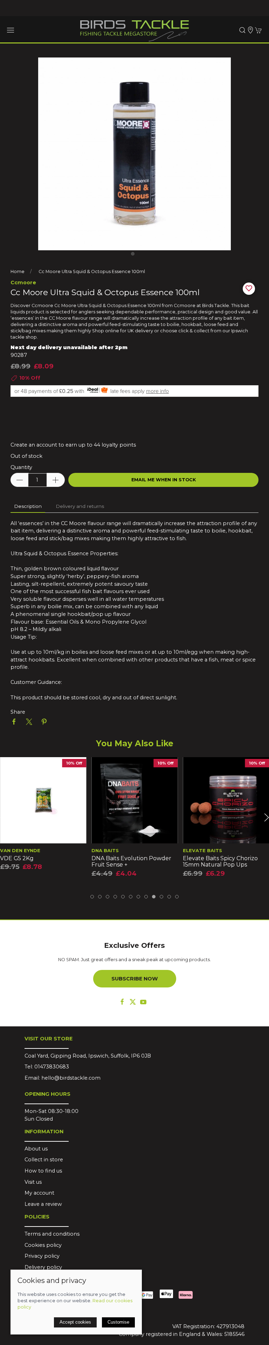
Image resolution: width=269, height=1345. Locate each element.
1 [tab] (134, 255)
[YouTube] (143, 1001)
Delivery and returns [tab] (80, 506)
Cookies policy (43, 1245)
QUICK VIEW (43, 836)
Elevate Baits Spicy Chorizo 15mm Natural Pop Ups (220, 861)
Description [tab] (28, 506)
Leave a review (43, 1204)
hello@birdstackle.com (71, 1078)
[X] (132, 1001)
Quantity (21, 467)
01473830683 (51, 1067)
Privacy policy (42, 1256)
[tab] (92, 896)
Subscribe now (134, 979)
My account (39, 1193)
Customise (118, 1322)
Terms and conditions (52, 1234)
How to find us (43, 1171)
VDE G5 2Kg (17, 858)
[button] (10, 30)
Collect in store (44, 1159)
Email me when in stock (163, 479)
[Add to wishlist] (10, 767)
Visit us (33, 1182)
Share (18, 712)
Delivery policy (43, 1267)
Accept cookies (75, 1322)
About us (36, 1149)
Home (18, 271)
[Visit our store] (250, 30)
